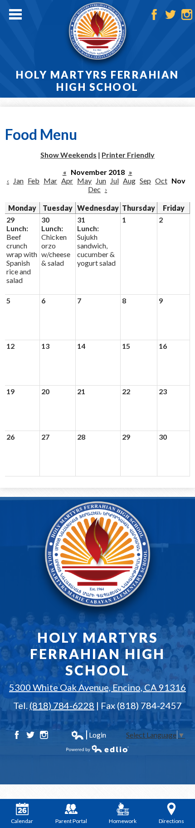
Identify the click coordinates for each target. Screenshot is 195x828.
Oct (161, 180)
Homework (122, 821)
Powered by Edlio (97, 748)
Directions (171, 821)
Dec (94, 189)
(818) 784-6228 (61, 705)
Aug (129, 180)
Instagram (186, 14)
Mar (50, 180)
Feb (33, 180)
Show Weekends (68, 154)
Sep (145, 180)
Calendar (22, 821)
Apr (67, 180)
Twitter (170, 14)
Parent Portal (71, 821)
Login (88, 734)
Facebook (154, 14)
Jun (101, 180)
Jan (18, 180)
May (84, 180)
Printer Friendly (128, 154)
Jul (114, 180)
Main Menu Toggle (15, 14)
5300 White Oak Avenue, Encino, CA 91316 (97, 687)
